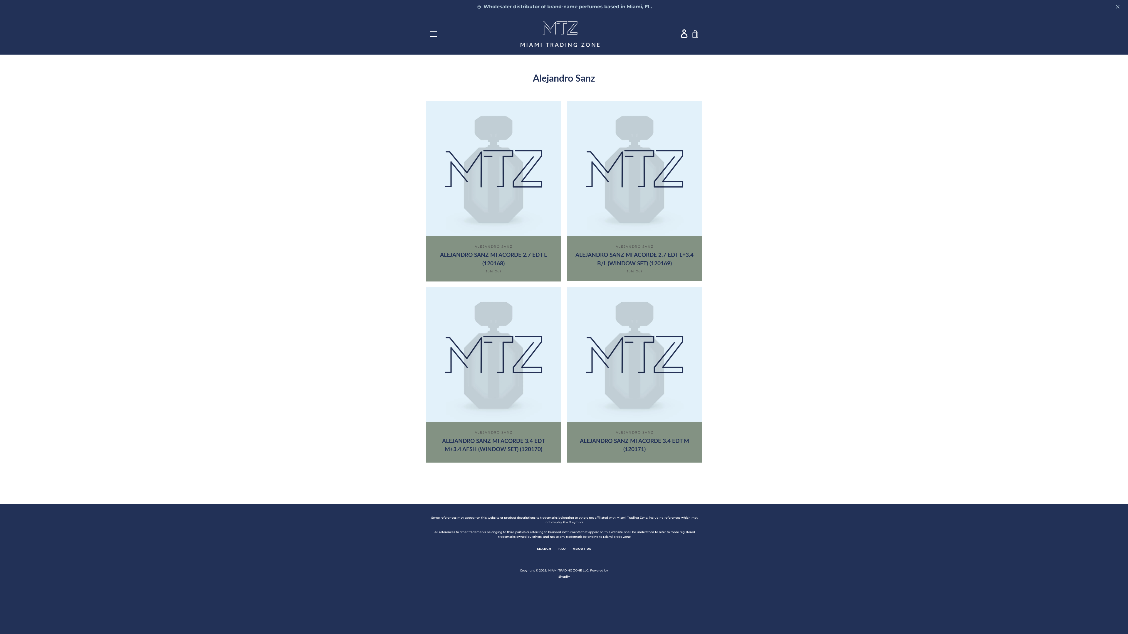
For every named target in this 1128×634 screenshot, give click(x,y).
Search (544, 548)
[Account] (684, 33)
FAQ (562, 548)
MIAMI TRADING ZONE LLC (568, 570)
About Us (582, 548)
